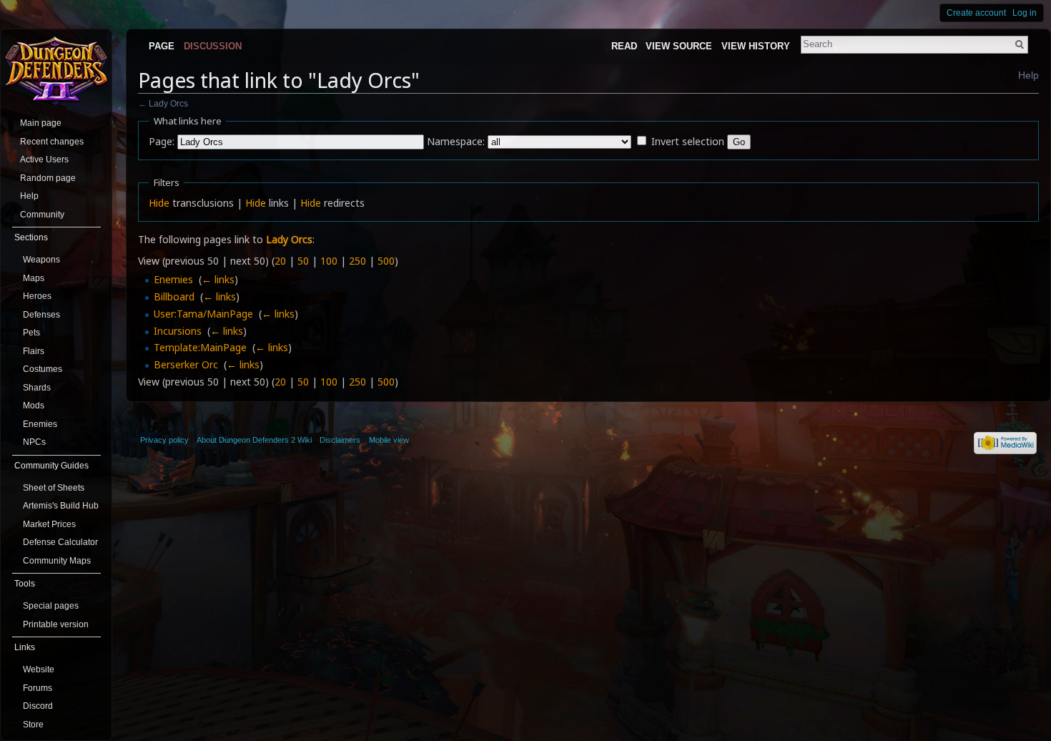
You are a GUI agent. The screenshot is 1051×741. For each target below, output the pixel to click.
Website (38, 669)
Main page (40, 123)
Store (33, 725)
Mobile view (389, 440)
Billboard (174, 296)
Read (624, 46)
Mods (33, 406)
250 (357, 261)
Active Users (44, 159)
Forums (37, 688)
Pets (31, 333)
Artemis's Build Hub (61, 506)
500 (386, 261)
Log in (1024, 13)
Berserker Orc (186, 364)
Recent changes (52, 142)
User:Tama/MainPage (203, 313)
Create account (976, 13)
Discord (38, 706)
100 (328, 261)
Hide (159, 203)
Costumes (42, 369)
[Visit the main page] (56, 69)
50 (303, 261)
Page (161, 46)
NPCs (34, 442)
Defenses (41, 315)
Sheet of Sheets (53, 488)
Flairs (33, 351)
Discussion (213, 46)
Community (42, 215)
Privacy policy (164, 440)
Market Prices (49, 524)
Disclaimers (340, 440)
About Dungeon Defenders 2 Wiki (254, 440)
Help (1028, 75)
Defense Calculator (60, 542)
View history (755, 46)
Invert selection (687, 141)
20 (280, 261)
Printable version (56, 624)
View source (679, 46)
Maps (33, 278)
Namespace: (456, 141)
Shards (37, 388)
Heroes (37, 296)
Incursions (178, 331)
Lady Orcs (168, 103)
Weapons (41, 260)
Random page (48, 178)
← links (218, 279)
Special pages (51, 606)
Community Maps (57, 561)
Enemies (173, 279)
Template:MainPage (200, 347)
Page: (161, 141)
